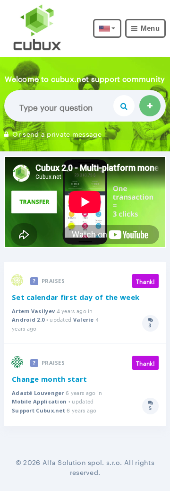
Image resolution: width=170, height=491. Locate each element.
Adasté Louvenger (38, 392)
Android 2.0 (28, 319)
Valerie (83, 319)
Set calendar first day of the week (75, 297)
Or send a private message (57, 133)
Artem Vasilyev (33, 311)
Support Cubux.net (38, 410)
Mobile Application (39, 401)
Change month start (49, 379)
